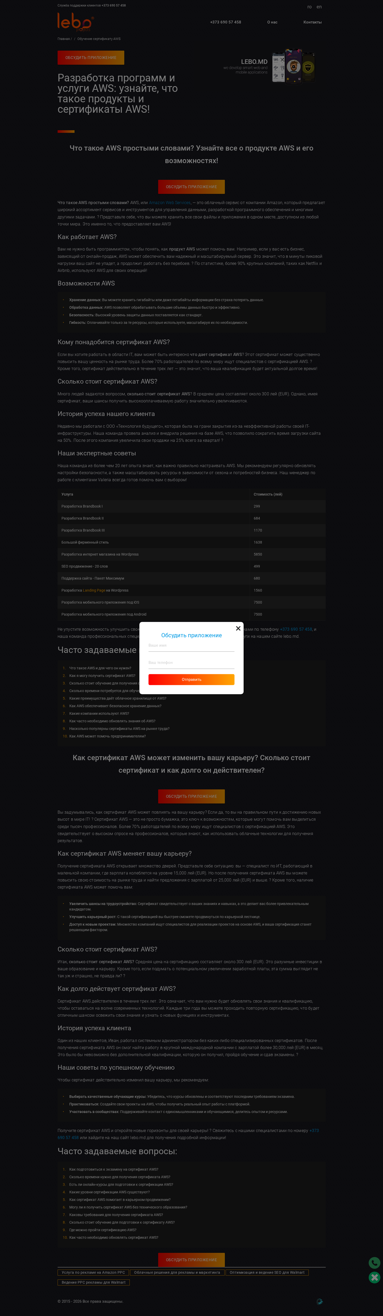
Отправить (191, 679)
